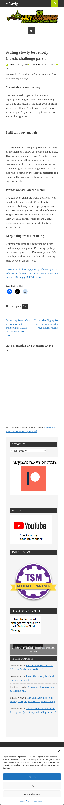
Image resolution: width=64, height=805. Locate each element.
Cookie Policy (25, 801)
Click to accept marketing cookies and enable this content (33, 650)
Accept (32, 777)
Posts (25, 306)
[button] (59, 750)
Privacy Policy (37, 801)
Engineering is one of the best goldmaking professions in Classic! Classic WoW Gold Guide (18, 327)
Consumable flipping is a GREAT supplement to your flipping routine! (46, 324)
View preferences (32, 794)
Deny (32, 785)
